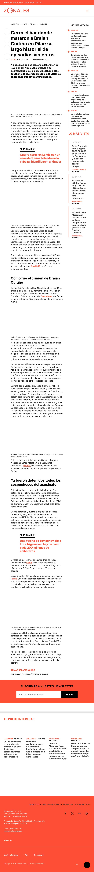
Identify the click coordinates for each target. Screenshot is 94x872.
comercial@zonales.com (13, 828)
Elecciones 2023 (82, 804)
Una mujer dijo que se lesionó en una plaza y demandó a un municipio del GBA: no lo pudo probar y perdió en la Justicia (80, 81)
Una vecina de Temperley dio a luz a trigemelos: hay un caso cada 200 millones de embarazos (40, 546)
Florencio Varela (79, 169)
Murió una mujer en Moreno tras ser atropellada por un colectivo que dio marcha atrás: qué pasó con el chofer (80, 749)
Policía (14, 579)
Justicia (26, 674)
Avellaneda (31, 739)
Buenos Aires (77, 201)
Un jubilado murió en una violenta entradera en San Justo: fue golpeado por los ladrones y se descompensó (80, 120)
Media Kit (8, 840)
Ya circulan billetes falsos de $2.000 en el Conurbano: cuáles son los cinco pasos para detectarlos (79, 189)
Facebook (65, 813)
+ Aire (25, 855)
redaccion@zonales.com (13, 831)
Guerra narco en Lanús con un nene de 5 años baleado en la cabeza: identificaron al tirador (40, 158)
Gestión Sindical (11, 855)
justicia (27, 465)
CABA (44, 804)
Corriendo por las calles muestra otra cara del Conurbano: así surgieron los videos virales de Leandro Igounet (80, 61)
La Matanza (8, 739)
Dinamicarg (39, 855)
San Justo (39, 2)
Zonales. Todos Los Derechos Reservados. (30, 864)
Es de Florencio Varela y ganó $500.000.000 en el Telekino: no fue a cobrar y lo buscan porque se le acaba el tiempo (79, 156)
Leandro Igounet (29, 2)
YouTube (79, 813)
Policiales (43, 24)
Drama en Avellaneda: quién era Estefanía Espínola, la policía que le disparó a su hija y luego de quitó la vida (35, 749)
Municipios (15, 24)
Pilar (25, 24)
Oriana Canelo (18, 2)
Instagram (86, 813)
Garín (29, 562)
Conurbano (46, 296)
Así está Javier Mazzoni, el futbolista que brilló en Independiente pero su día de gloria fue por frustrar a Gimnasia (79, 222)
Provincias (68, 804)
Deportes (75, 238)
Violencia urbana (40, 674)
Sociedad (75, 171)
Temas (32, 24)
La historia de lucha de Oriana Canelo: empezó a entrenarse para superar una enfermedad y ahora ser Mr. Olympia (80, 41)
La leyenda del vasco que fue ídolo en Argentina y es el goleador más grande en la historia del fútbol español (80, 101)
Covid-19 (35, 266)
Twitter (72, 813)
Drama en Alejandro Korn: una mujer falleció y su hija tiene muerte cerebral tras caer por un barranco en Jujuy (58, 751)
